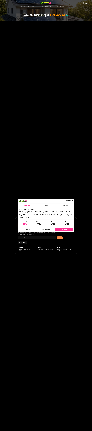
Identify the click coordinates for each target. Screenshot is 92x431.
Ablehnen (28, 229)
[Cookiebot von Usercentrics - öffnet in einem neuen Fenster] (67, 201)
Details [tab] (46, 205)
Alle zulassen (64, 229)
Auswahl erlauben (46, 229)
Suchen (59, 237)
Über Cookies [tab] (65, 205)
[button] (6, 3)
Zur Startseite (22, 242)
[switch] (39, 224)
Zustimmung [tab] (27, 205)
